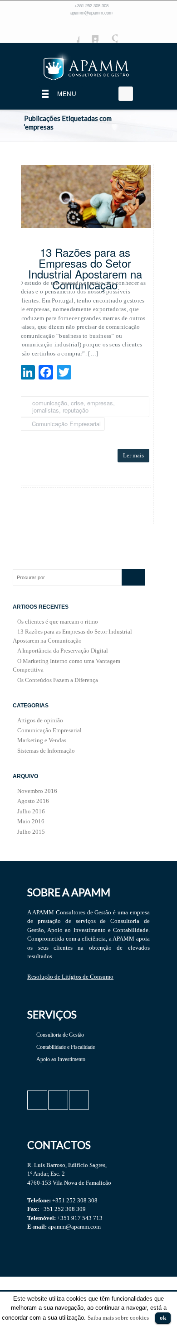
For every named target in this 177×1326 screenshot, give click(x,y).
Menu (66, 93)
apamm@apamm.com (91, 13)
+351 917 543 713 (80, 1218)
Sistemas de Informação (46, 750)
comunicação (49, 403)
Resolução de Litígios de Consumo (70, 976)
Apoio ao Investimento (60, 1059)
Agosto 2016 (33, 801)
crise (77, 403)
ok (163, 1317)
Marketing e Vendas (41, 740)
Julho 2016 (31, 811)
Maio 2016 (30, 821)
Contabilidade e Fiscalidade (65, 1047)
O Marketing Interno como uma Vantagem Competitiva (66, 665)
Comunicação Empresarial (66, 423)
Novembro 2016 (37, 791)
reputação (75, 410)
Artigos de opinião (40, 720)
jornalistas (45, 410)
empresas (100, 403)
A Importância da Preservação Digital (62, 650)
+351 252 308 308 (91, 5)
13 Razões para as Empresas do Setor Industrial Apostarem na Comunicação (85, 270)
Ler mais (133, 455)
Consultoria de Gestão (60, 1035)
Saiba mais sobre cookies (118, 1317)
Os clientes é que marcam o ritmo (57, 621)
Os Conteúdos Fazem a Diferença (57, 680)
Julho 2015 (31, 831)
